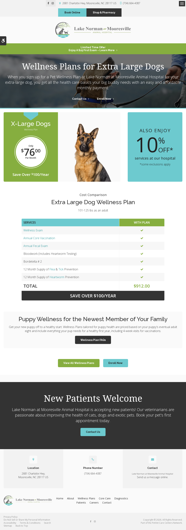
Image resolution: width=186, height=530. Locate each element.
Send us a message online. (152, 477)
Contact (107, 502)
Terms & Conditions (30, 522)
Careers (94, 502)
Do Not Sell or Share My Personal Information (27, 519)
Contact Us (79, 98)
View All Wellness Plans (78, 363)
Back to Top (22, 525)
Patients (81, 502)
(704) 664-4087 (131, 3)
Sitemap (8, 525)
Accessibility (10, 522)
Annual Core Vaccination (39, 238)
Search (47, 522)
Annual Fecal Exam (35, 246)
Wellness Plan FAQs (93, 340)
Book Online (72, 12)
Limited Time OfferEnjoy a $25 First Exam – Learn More (92, 49)
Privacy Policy (10, 516)
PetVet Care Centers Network (167, 522)
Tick (60, 269)
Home (59, 498)
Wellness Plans (86, 498)
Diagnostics (121, 498)
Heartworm (56, 277)
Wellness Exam (33, 230)
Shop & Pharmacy (104, 12)
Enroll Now (104, 98)
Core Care (105, 498)
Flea (52, 269)
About (70, 498)
